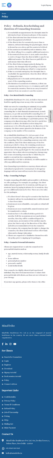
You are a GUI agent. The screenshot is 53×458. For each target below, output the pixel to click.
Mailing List (8, 424)
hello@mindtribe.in (14, 453)
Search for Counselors (13, 357)
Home (4, 13)
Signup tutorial (10, 372)
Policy (6, 380)
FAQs (6, 420)
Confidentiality (10, 397)
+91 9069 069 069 (13, 448)
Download (8, 369)
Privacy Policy (9, 401)
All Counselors (51, 116)
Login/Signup (46, 5)
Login (6, 361)
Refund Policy (9, 408)
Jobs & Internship (11, 412)
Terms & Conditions (12, 405)
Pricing (7, 416)
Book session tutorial (12, 376)
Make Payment (10, 428)
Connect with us (10, 384)
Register (7, 365)
